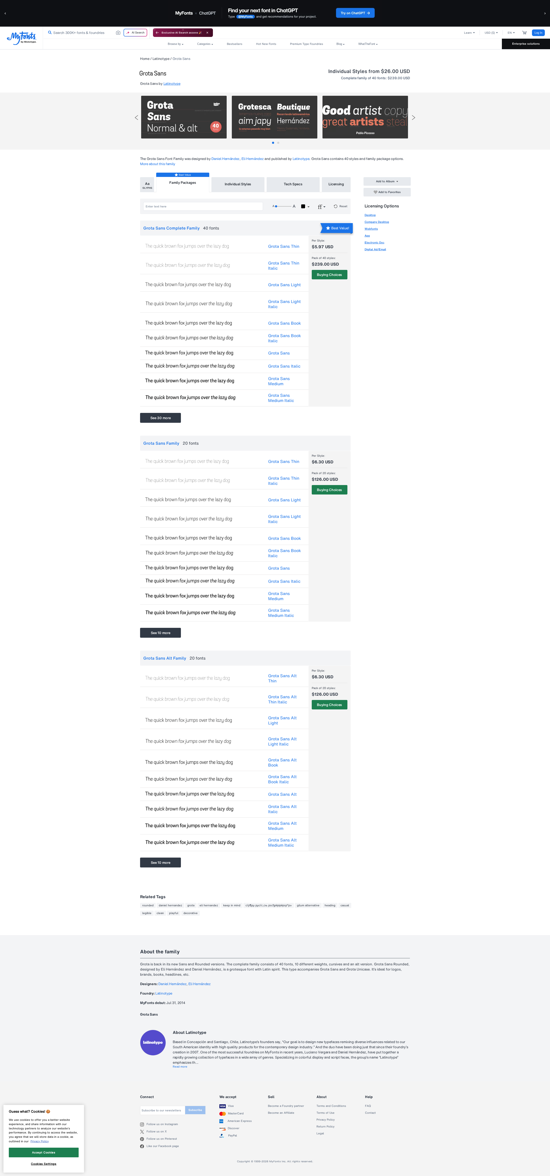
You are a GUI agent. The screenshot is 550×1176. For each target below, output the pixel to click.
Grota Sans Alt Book (282, 762)
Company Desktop (377, 222)
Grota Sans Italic (284, 366)
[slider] (283, 206)
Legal (320, 1133)
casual (345, 905)
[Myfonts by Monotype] (21, 38)
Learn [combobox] (468, 33)
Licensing (336, 184)
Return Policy (325, 1126)
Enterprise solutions (526, 44)
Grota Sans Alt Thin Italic (282, 699)
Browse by (174, 44)
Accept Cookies (43, 1152)
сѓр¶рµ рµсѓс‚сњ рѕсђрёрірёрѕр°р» (269, 905)
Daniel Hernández (225, 158)
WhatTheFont (366, 44)
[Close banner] (207, 32)
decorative (190, 913)
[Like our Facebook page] (143, 1146)
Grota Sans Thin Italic (283, 265)
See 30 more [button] (160, 417)
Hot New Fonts (266, 44)
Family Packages (182, 182)
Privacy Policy (325, 1119)
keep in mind (231, 905)
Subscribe (195, 1110)
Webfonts (371, 229)
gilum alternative (308, 905)
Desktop (370, 215)
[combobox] (96, 33)
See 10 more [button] (160, 632)
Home (145, 58)
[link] (49, 32)
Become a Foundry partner (286, 1106)
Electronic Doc (374, 242)
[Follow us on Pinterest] (143, 1139)
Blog (339, 44)
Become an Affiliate (281, 1113)
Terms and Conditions (331, 1106)
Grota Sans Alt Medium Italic (282, 842)
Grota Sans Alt (282, 794)
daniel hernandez (170, 905)
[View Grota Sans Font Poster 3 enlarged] (365, 117)
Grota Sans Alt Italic (282, 809)
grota (190, 905)
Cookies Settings (44, 1164)
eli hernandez (209, 905)
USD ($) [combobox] (490, 33)
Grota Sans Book (284, 323)
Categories (204, 44)
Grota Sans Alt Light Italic (282, 741)
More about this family (157, 163)
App (367, 236)
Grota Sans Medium (279, 381)
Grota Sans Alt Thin (282, 678)
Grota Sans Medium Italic (281, 397)
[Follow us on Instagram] (143, 1124)
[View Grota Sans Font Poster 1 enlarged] (184, 117)
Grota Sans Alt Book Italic (282, 779)
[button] (5, 13)
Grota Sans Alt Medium (282, 825)
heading (330, 905)
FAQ (368, 1106)
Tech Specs (293, 184)
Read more (180, 1066)
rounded (148, 905)
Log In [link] (538, 32)
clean (160, 913)
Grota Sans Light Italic (284, 304)
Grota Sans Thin (283, 246)
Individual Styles (238, 184)
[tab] (273, 143)
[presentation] (136, 117)
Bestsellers (234, 44)
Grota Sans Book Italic (284, 338)
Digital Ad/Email (375, 249)
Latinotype (161, 58)
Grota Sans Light (284, 285)
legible (146, 913)
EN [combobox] (510, 33)
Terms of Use (325, 1113)
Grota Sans (279, 353)
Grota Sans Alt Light (282, 720)
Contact (370, 1113)
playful (173, 913)
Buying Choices (329, 274)
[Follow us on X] (143, 1132)
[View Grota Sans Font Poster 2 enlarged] (274, 117)
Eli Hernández (252, 158)
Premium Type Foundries (306, 44)
